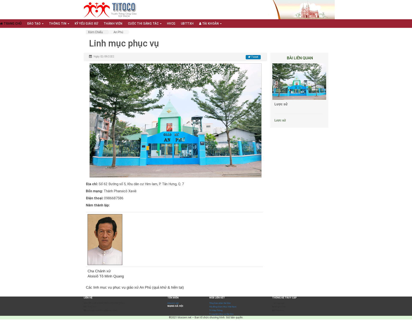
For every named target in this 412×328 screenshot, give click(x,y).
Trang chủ (12, 23)
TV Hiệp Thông (216, 310)
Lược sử (281, 104)
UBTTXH (187, 23)
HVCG (171, 23)
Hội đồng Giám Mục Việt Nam (222, 307)
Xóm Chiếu (95, 32)
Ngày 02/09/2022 (104, 56)
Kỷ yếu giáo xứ (86, 23)
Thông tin (58, 23)
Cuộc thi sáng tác (143, 23)
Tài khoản (210, 23)
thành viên (113, 23)
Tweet (254, 56)
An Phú (118, 32)
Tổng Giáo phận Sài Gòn (220, 303)
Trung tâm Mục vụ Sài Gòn (221, 314)
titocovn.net (173, 303)
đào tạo (34, 23)
